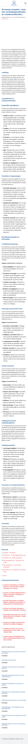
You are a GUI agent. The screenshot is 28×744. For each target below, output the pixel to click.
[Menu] (25, 3)
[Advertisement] (14, 35)
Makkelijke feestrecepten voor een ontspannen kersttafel (13, 667)
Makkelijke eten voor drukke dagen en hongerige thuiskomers (13, 692)
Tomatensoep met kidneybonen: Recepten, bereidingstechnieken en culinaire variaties (14, 638)
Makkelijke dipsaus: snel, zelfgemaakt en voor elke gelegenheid (13, 707)
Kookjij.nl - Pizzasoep (9, 552)
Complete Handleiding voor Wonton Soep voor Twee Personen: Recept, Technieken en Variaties (13, 586)
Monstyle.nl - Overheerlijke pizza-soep (14, 555)
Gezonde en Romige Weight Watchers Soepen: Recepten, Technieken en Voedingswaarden (14, 594)
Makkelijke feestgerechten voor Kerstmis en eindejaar (12, 684)
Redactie (12, 17)
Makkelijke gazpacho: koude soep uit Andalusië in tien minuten (14, 652)
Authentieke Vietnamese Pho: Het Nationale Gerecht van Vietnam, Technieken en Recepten (14, 616)
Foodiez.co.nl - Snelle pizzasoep (12, 558)
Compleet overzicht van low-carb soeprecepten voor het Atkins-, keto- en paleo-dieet (14, 630)
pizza (4, 575)
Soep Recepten (5, 18)
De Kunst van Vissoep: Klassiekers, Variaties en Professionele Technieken (14, 609)
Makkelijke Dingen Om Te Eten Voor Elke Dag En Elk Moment (13, 724)
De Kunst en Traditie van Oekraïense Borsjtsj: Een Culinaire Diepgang (14, 623)
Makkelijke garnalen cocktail (9, 660)
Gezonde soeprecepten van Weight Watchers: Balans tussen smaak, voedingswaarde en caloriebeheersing (14, 602)
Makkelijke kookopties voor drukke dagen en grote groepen (14, 716)
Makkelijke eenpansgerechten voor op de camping (14, 700)
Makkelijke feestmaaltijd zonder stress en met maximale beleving (13, 676)
